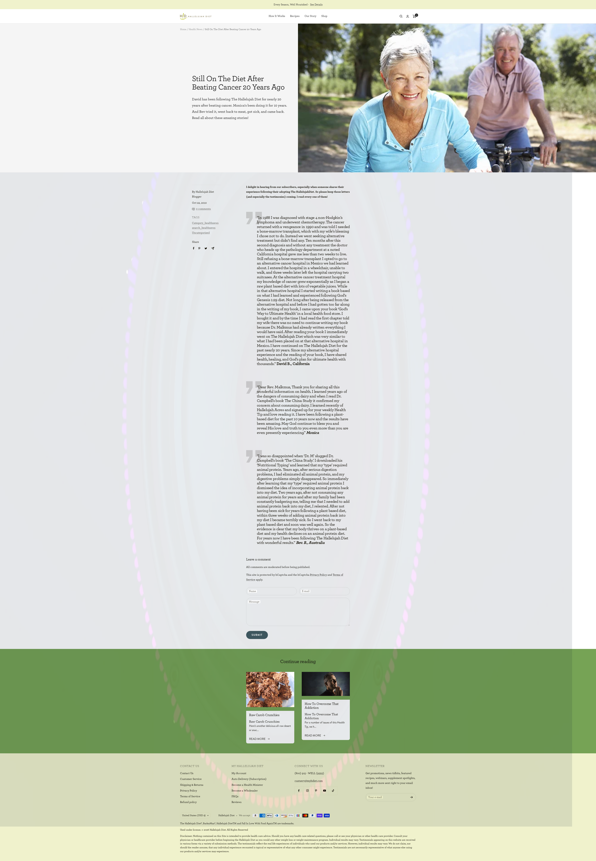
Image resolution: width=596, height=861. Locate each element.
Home (183, 29)
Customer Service (191, 779)
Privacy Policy (318, 575)
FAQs (235, 796)
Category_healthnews (205, 223)
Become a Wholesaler (245, 790)
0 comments (203, 209)
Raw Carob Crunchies (264, 715)
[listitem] (193, 248)
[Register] (411, 797)
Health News (195, 29)
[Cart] (414, 16)
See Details (316, 4)
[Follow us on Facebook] (299, 790)
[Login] (407, 16)
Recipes (295, 16)
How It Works (277, 16)
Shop (324, 16)
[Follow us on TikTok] (333, 790)
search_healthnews (203, 227)
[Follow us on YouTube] (324, 790)
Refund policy (188, 802)
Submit (257, 635)
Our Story (310, 16)
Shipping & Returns (191, 785)
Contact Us (186, 773)
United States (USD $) (194, 815)
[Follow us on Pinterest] (316, 790)
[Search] (401, 16)
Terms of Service (190, 796)
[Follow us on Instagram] (307, 790)
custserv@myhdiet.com (309, 781)
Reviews (237, 802)
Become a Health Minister (247, 785)
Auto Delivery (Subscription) (249, 779)
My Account (239, 773)
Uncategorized (201, 232)
